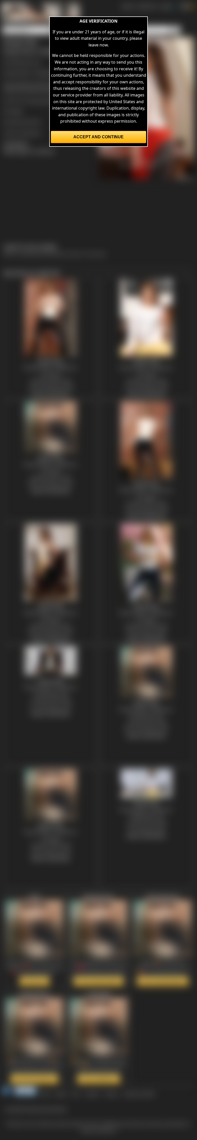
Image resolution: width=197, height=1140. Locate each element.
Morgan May (41, 101)
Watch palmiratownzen (162, 981)
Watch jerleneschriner (98, 981)
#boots (43, 83)
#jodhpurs (24, 83)
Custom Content (139, 1093)
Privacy (111, 1093)
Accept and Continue (98, 137)
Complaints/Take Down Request (36, 1109)
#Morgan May (41, 90)
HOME (127, 6)
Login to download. (22, 132)
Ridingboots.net (25, 62)
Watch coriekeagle (99, 1079)
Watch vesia (34, 981)
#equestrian (15, 90)
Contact (92, 1093)
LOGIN (165, 6)
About (61, 1093)
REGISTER (146, 6)
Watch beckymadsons (34, 1079)
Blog (45, 1093)
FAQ (76, 1093)
